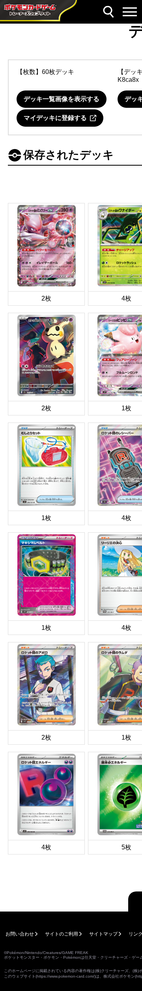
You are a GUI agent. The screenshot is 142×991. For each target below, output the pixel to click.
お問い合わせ (20, 934)
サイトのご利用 (61, 934)
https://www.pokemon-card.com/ (65, 976)
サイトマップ (103, 934)
